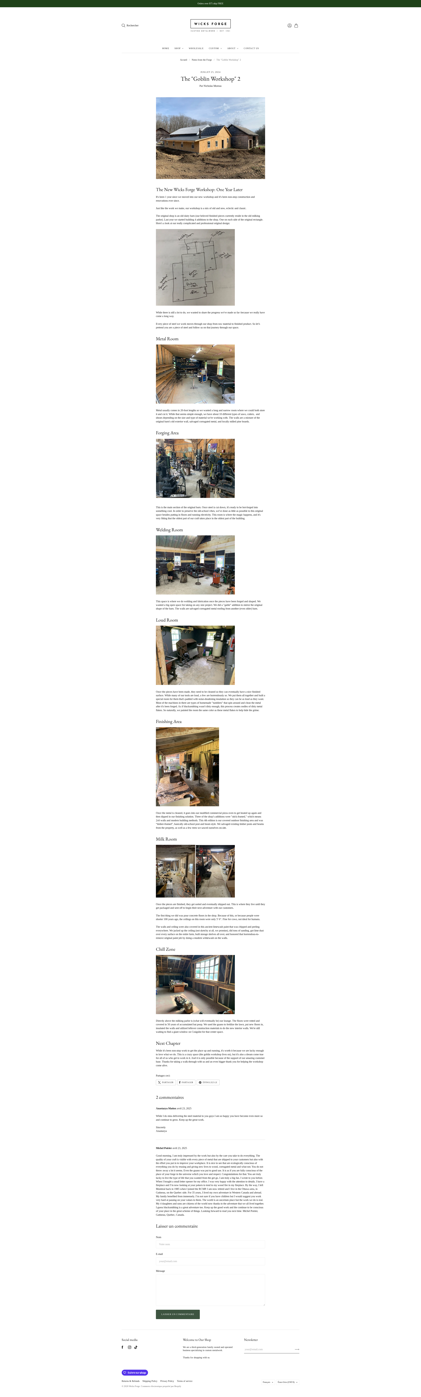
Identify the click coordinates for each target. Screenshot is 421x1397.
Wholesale (196, 48)
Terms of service (184, 1381)
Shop (177, 48)
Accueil (183, 60)
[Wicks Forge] (210, 25)
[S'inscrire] (297, 1349)
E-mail (159, 1254)
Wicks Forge (134, 1386)
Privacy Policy (167, 1381)
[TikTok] (135, 1348)
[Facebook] (122, 1348)
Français (266, 1382)
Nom (158, 1237)
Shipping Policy (149, 1381)
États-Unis (286, 1382)
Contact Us (251, 48)
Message (160, 1271)
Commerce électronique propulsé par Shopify (161, 1386)
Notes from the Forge (202, 60)
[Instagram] (129, 1348)
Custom (214, 48)
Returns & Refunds (130, 1381)
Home (165, 48)
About (231, 48)
